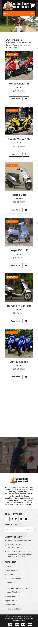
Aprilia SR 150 (11, 601)
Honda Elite (10, 605)
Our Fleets (10, 574)
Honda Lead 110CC (13, 609)
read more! (15, 99)
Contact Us (10, 583)
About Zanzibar (12, 570)
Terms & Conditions (14, 579)
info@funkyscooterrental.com (19, 541)
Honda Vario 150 (12, 596)
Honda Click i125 (13, 592)
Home (8, 566)
